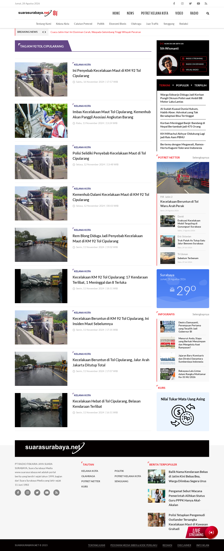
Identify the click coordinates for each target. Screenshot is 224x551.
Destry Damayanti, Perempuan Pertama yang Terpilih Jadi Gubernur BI (189, 327)
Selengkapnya (200, 157)
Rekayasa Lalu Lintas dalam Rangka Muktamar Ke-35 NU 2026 (192, 373)
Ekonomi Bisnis (117, 23)
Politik (100, 23)
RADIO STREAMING (194, 58)
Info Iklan (202, 545)
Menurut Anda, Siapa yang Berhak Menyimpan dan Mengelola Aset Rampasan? (191, 343)
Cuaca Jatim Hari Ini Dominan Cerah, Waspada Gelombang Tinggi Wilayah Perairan (96, 32)
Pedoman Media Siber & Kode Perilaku (133, 545)
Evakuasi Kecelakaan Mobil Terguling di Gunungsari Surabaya (189, 223)
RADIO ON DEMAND (195, 64)
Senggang (169, 23)
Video (179, 13)
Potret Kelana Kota (154, 13)
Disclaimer (184, 545)
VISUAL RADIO (192, 69)
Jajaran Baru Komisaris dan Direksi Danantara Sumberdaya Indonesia (191, 358)
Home (116, 13)
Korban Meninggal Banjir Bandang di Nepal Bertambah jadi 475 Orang (182, 124)
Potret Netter (90, 481)
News (130, 13)
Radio (194, 13)
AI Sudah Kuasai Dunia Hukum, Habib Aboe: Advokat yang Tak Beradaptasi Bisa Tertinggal (179, 112)
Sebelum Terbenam (188, 258)
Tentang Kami (43, 23)
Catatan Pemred (83, 23)
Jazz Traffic (152, 23)
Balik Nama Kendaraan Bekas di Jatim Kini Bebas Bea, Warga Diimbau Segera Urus (188, 476)
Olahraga (136, 23)
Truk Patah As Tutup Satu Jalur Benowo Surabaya (191, 242)
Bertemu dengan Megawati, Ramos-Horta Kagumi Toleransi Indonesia (182, 146)
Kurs (84, 486)
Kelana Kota (62, 23)
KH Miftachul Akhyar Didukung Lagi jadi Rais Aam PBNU (182, 135)
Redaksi (183, 23)
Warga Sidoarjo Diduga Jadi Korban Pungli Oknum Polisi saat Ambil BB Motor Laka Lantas (182, 98)
